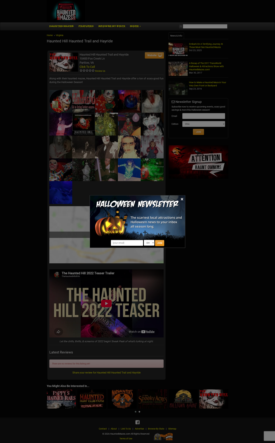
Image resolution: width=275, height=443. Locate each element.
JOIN (159, 243)
